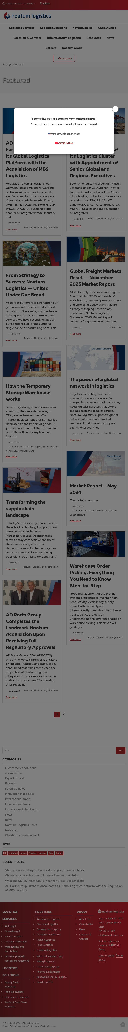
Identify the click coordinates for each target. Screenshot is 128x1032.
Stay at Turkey (65, 143)
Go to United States (66, 134)
